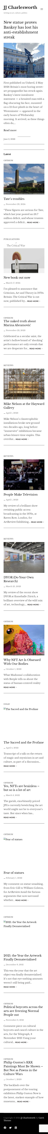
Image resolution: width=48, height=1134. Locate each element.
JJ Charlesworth (20, 7)
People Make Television (21, 494)
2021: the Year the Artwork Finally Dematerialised (23, 957)
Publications (12, 239)
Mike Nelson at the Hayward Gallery (24, 405)
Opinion (8, 160)
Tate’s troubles (14, 199)
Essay (7, 704)
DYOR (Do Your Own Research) (19, 579)
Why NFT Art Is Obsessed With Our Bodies (22, 662)
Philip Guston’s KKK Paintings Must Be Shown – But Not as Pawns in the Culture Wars (23, 1068)
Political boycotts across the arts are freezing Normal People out (23, 1011)
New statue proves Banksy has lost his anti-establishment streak (21, 29)
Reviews (8, 365)
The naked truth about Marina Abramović (20, 323)
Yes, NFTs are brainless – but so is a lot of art (21, 788)
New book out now (17, 277)
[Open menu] (41, 9)
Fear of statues (14, 873)
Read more (10, 131)
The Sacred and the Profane (24, 742)
